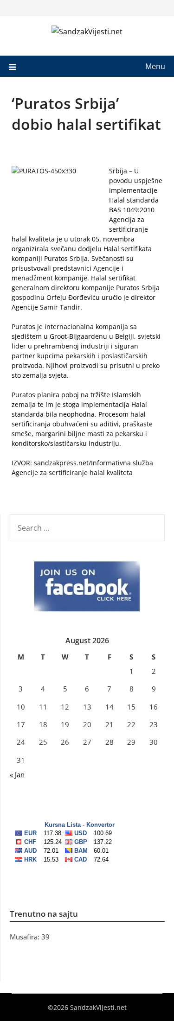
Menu (155, 66)
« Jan (17, 774)
